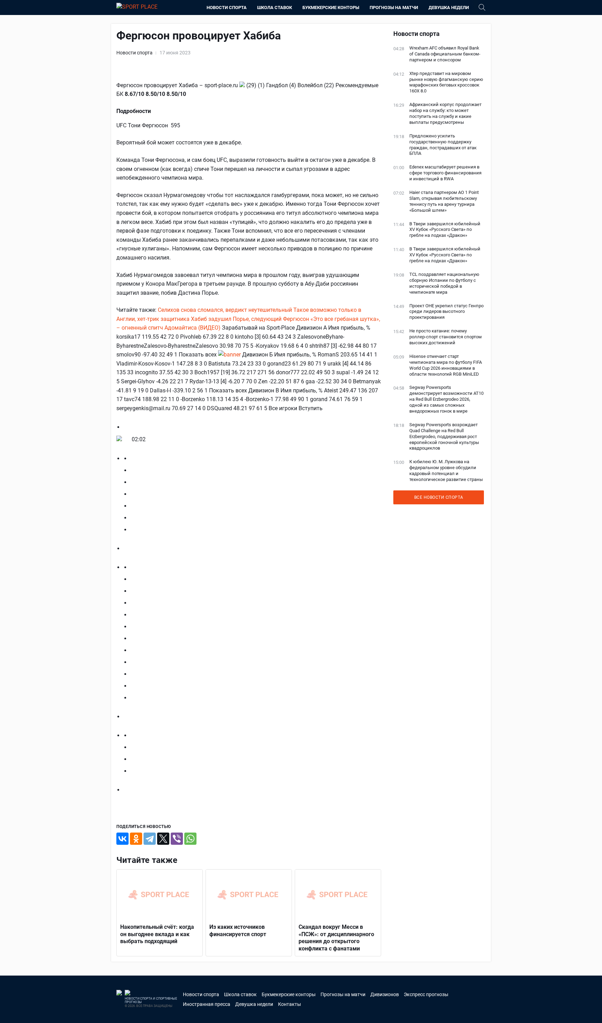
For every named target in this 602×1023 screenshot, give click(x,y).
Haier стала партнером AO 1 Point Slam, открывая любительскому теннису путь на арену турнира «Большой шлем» (444, 201)
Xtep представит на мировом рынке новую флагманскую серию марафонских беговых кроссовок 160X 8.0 (446, 82)
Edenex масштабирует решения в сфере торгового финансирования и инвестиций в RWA (445, 172)
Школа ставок (274, 7)
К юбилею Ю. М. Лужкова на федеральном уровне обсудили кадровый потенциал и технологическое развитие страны (446, 470)
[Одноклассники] (136, 839)
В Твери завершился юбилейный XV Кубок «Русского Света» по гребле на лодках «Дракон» (444, 229)
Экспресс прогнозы (426, 994)
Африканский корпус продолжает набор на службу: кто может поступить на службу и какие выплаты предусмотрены (445, 113)
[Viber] (177, 839)
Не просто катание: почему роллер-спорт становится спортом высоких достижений (445, 336)
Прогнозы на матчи (394, 7)
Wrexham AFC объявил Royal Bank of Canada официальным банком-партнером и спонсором (444, 53)
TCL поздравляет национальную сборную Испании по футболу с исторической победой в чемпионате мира (444, 283)
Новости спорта (227, 7)
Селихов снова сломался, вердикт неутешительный (225, 310)
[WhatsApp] (190, 839)
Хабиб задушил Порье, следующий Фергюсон (250, 319)
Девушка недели (449, 7)
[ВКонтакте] (122, 839)
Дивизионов (384, 994)
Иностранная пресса (206, 1004)
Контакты (289, 1004)
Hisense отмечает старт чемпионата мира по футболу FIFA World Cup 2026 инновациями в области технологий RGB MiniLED (445, 365)
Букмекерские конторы (330, 7)
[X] (163, 839)
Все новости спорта (438, 497)
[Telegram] (150, 839)
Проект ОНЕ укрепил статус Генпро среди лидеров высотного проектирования (446, 311)
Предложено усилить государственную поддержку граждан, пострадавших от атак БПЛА (443, 144)
